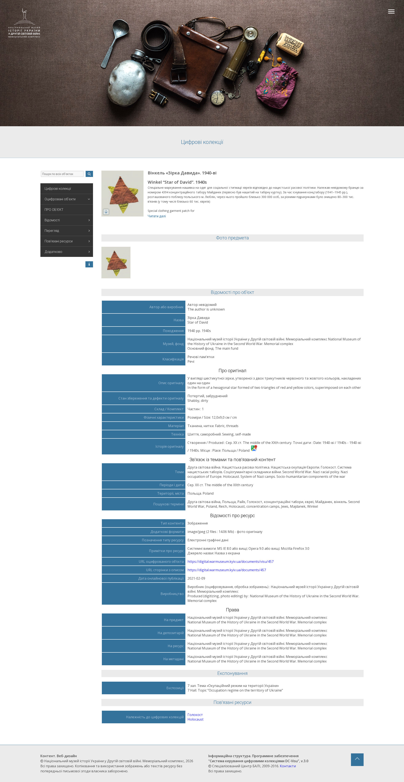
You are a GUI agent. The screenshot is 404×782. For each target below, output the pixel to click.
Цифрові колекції (58, 189)
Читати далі (157, 216)
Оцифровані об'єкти (60, 199)
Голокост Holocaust (195, 717)
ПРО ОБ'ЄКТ (54, 210)
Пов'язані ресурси (59, 241)
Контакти (288, 766)
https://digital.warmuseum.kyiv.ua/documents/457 (226, 570)
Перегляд (52, 231)
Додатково (53, 252)
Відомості (52, 220)
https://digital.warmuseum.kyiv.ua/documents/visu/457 (230, 561)
